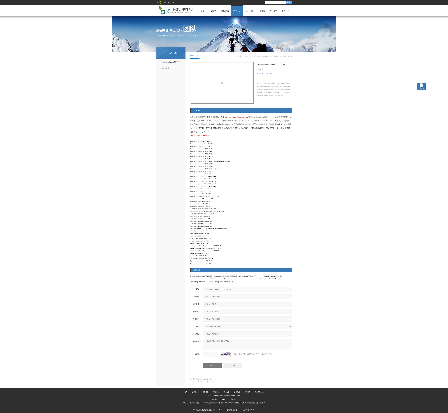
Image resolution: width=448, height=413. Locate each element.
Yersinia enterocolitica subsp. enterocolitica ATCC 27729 (230, 279)
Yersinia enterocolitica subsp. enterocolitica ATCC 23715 (254, 279)
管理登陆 (214, 399)
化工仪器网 (232, 399)
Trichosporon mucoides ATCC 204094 (207, 379)
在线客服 (421, 88)
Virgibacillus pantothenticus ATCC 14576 (201, 282)
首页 (202, 11)
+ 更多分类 (164, 68)
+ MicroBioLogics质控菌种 (171, 62)
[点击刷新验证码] (226, 354)
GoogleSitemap (259, 392)
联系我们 (285, 11)
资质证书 (225, 11)
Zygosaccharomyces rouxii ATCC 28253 (225, 276)
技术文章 (249, 11)
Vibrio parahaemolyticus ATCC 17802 (225, 282)
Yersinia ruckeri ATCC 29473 (247, 276)
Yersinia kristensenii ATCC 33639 (272, 276)
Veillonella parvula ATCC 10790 (205, 382)
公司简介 (213, 11)
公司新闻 (261, 11)
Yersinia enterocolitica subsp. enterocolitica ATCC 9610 (205, 279)
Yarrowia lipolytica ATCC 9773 (272, 279)
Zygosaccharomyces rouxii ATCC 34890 (201, 276)
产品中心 (237, 11)
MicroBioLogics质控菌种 (264, 56)
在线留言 (273, 11)
